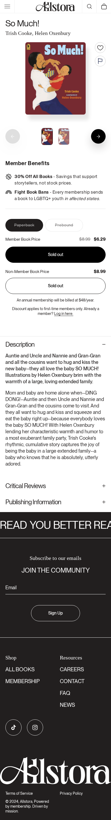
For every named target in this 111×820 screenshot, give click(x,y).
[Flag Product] (100, 61)
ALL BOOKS (19, 669)
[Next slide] (98, 136)
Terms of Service (19, 793)
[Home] (55, 6)
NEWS (67, 705)
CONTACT (72, 681)
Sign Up (55, 613)
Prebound (69, 227)
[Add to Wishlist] (100, 47)
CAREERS (72, 669)
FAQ (65, 693)
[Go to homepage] (55, 770)
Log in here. (63, 313)
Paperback (28, 227)
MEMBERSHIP (22, 681)
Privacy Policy (71, 793)
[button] (7, 6)
